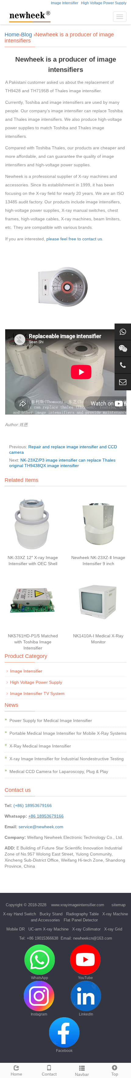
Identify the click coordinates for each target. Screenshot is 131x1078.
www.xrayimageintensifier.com (77, 905)
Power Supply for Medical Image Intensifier (50, 720)
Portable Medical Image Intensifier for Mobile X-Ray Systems (67, 733)
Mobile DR (15, 929)
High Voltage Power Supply (103, 3)
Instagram (39, 1014)
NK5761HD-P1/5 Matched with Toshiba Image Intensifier (33, 641)
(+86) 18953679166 (32, 805)
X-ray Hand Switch (19, 914)
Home (12, 35)
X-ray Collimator (86, 929)
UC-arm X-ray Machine (48, 929)
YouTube (85, 978)
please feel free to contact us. (74, 238)
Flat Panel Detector (81, 920)
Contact (49, 1074)
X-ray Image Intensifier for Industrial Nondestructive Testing (66, 758)
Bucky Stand (51, 914)
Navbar (82, 1074)
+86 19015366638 (42, 938)
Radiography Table (82, 914)
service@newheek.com (41, 826)
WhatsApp (39, 978)
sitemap (119, 905)
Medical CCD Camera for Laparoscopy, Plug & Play (58, 771)
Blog (26, 35)
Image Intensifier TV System (37, 693)
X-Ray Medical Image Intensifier (40, 746)
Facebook (64, 1051)
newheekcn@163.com (92, 938)
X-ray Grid (113, 929)
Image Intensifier (64, 3)
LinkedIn (86, 1014)
